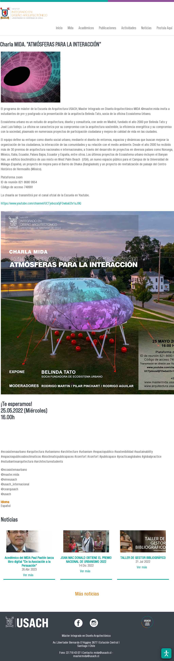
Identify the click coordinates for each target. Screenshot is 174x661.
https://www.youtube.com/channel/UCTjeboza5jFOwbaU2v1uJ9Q (41, 203)
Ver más (28, 575)
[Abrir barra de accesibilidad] (166, 653)
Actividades (128, 27)
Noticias (146, 27)
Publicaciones (107, 27)
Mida (70, 27)
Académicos (86, 27)
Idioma (5, 502)
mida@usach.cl (102, 653)
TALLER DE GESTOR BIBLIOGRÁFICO (143, 558)
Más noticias (87, 594)
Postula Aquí (164, 27)
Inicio (59, 27)
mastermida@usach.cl (86, 656)
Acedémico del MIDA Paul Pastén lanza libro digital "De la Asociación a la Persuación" (29, 561)
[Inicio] (56, 13)
